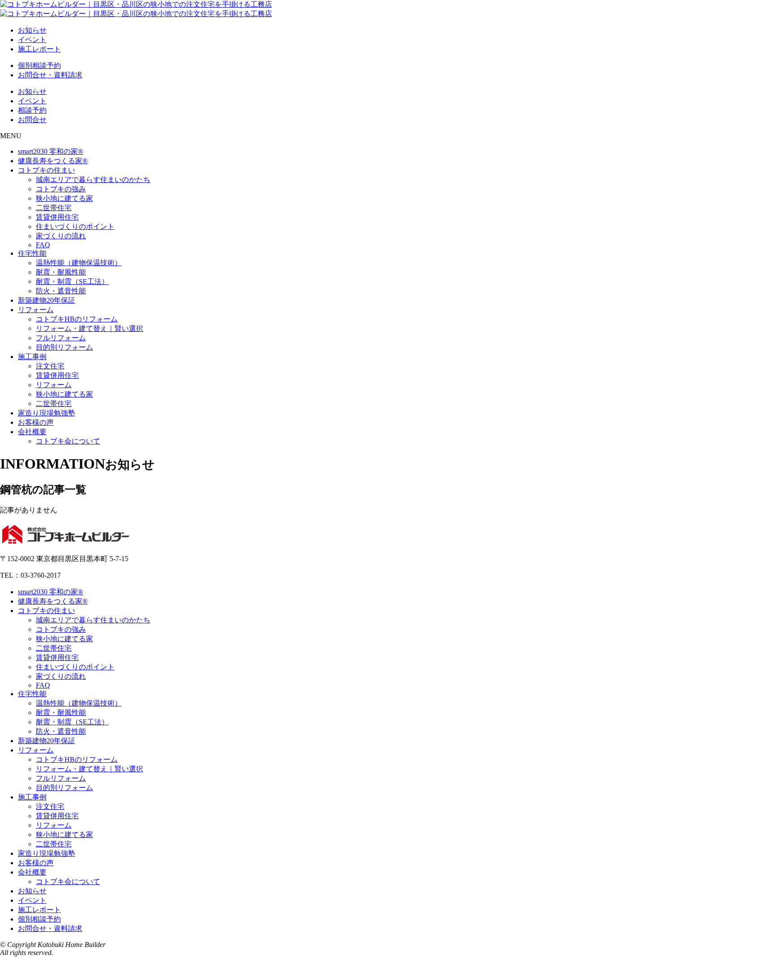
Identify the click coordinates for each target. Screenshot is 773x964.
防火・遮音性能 (61, 291)
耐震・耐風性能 (61, 272)
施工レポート (39, 49)
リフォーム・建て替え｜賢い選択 (89, 328)
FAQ (43, 245)
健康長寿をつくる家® (53, 161)
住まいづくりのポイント (75, 226)
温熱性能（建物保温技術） (79, 262)
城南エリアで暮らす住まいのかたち (93, 179)
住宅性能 (32, 253)
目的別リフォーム (64, 347)
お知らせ (32, 30)
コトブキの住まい (46, 170)
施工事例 (32, 356)
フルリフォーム (61, 338)
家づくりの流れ (61, 236)
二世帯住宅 (54, 207)
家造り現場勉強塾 (46, 413)
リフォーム (36, 309)
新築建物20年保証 (46, 300)
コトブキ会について (68, 441)
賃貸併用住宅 (57, 217)
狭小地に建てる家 (64, 198)
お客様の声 (36, 422)
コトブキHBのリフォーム (77, 319)
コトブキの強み (61, 189)
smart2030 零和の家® (50, 151)
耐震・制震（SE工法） (72, 281)
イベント (32, 39)
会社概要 (32, 431)
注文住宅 (50, 366)
